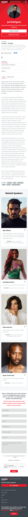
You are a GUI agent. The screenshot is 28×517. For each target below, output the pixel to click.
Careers (3, 495)
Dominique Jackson (8, 282)
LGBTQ (14, 182)
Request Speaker (14, 31)
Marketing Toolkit (14, 34)
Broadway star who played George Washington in (14, 379)
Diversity (8, 184)
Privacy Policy (4, 499)
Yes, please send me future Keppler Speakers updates (15, 456)
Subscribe (15, 485)
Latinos (3, 184)
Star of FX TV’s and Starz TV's (14, 285)
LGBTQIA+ (3, 71)
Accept (14, 513)
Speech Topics (10, 76)
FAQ (2, 497)
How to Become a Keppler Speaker (8, 490)
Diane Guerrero (7, 327)
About (3, 76)
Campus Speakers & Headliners (8, 64)
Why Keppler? (4, 492)
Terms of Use (4, 502)
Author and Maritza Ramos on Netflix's (13, 330)
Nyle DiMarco (7, 230)
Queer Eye (9, 182)
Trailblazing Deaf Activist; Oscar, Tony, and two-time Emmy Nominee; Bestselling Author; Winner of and (13, 236)
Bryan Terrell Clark (8, 375)
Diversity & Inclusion (5, 68)
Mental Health (20, 182)
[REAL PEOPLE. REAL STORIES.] (5, 2)
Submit (14, 471)
